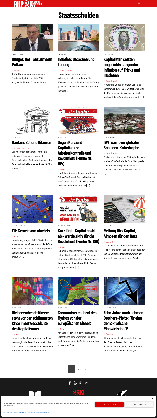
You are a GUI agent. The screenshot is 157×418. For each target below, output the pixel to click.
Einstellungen (139, 405)
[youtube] (75, 381)
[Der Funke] (28, 5)
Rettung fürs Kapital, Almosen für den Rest (120, 233)
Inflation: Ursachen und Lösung (76, 61)
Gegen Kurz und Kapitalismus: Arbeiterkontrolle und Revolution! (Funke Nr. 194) (75, 152)
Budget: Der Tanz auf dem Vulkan (32, 61)
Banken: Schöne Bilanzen (31, 142)
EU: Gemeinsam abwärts (31, 230)
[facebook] (69, 381)
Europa (16, 236)
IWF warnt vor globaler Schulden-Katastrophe (121, 144)
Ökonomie (68, 70)
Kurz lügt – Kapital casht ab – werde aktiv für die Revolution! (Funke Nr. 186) (78, 236)
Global (62, 70)
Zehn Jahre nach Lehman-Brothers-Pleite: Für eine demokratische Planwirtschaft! (124, 320)
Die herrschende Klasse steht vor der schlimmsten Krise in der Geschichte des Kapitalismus (32, 320)
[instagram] (80, 381)
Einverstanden (109, 405)
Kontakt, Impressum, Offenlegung (38, 412)
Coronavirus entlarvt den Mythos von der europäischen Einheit (77, 318)
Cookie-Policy (7, 412)
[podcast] (86, 381)
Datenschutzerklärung (20, 412)
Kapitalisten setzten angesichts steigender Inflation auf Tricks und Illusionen (122, 67)
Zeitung (62, 169)
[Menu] (139, 3)
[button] (152, 398)
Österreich (17, 70)
